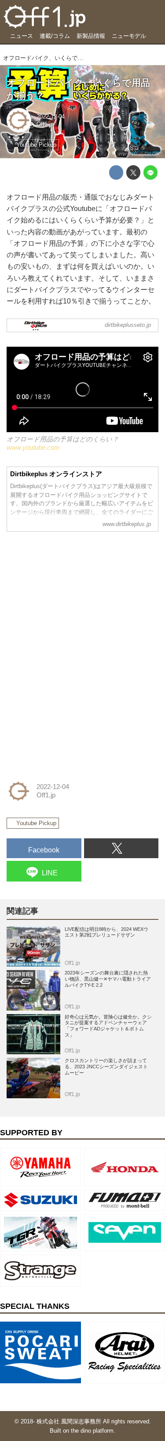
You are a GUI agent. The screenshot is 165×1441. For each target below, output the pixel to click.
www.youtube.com (140, 154)
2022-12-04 (51, 116)
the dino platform (92, 1430)
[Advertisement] (73, 594)
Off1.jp (45, 124)
